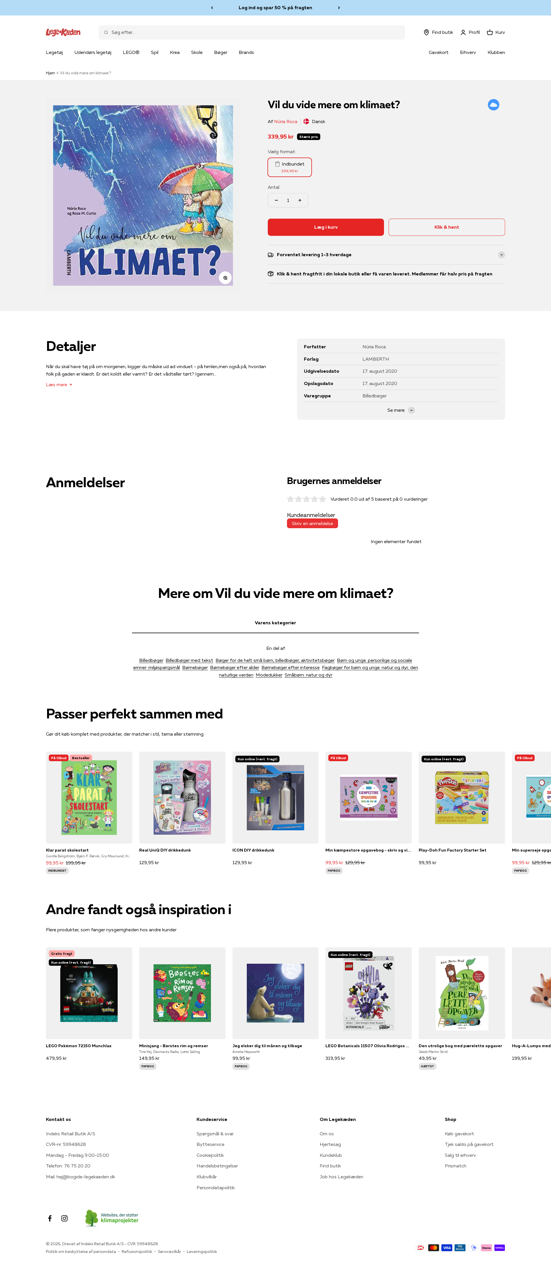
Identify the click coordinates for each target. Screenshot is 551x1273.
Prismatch (455, 1166)
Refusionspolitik (137, 1251)
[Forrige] (212, 7)
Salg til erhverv (460, 1155)
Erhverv (468, 52)
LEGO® (131, 52)
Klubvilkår (207, 1176)
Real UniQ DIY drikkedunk (165, 850)
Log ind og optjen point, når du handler (275, 8)
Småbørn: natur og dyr (308, 675)
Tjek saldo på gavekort (469, 1144)
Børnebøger (195, 667)
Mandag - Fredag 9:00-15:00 (77, 1155)
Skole (197, 52)
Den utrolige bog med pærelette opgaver (460, 1045)
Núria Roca (285, 121)
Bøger (220, 52)
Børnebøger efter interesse (290, 667)
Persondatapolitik (216, 1187)
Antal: (274, 187)
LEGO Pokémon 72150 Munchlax (78, 1045)
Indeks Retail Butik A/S (70, 1133)
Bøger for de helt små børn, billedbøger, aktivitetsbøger (275, 660)
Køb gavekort (459, 1133)
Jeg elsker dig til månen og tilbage (267, 1045)
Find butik (330, 1166)
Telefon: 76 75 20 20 (68, 1166)
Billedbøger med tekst (189, 660)
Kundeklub (331, 1155)
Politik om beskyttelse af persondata (81, 1251)
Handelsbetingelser (217, 1166)
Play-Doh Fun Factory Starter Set (452, 850)
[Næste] (339, 7)
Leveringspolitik (202, 1251)
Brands (246, 52)
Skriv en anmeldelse (312, 523)
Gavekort (439, 52)
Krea (175, 52)
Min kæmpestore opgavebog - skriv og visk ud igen (368, 850)
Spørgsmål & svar (215, 1133)
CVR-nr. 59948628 (66, 1144)
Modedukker (269, 675)
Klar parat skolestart (67, 850)
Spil (154, 52)
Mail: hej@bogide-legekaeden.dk (80, 1176)
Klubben (496, 52)
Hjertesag (330, 1144)
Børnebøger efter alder (234, 667)
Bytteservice (210, 1144)
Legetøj (54, 52)
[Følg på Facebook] (50, 1218)
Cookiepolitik (210, 1155)
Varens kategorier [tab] (275, 622)
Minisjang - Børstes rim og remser (173, 1045)
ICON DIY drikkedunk (253, 850)
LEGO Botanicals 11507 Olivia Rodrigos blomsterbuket (368, 1045)
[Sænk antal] (276, 200)
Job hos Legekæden (341, 1176)
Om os (327, 1133)
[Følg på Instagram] (64, 1218)
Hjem (50, 73)
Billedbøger (151, 660)
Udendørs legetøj (92, 52)
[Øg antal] (300, 200)
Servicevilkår (169, 1251)
